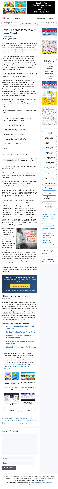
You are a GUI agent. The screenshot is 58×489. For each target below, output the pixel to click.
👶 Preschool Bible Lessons (49, 158)
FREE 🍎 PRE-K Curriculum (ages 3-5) (47, 23)
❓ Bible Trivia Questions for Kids (49, 182)
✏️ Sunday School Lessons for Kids (49, 138)
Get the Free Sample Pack (11, 388)
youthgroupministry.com (23, 484)
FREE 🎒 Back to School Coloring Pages (20, 160)
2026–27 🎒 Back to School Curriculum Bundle (49, 62)
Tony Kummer (23, 476)
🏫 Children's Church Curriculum (49, 143)
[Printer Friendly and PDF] (10, 39)
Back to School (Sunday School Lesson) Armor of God (48, 242)
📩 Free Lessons (40, 18)
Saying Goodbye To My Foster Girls (20, 332)
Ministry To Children (14, 18)
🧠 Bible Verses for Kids (49, 173)
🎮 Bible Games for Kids (49, 168)
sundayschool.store (36, 482)
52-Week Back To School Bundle (10, 23)
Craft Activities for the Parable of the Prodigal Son (16, 423)
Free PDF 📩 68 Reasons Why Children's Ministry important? (49, 205)
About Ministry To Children (48, 252)
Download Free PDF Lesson (11, 409)
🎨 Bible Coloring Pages (49, 163)
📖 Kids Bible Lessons (49, 133)
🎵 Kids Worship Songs (49, 192)
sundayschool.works (47, 482)
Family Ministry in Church (26, 418)
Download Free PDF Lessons (20, 286)
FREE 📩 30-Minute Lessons (49, 67)
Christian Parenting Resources (11, 418)
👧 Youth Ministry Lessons (49, 187)
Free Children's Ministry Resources (48, 260)
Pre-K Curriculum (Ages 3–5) (49, 77)
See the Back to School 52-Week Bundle (26, 290)
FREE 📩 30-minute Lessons (29, 23)
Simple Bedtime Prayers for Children (21, 347)
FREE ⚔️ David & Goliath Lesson (49, 72)
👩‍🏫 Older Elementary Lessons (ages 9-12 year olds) (49, 198)
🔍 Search (51, 18)
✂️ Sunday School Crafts (49, 148)
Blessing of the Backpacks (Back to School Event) (48, 235)
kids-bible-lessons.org (35, 484)
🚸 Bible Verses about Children (49, 178)
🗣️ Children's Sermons (49, 153)
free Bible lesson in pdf (19, 364)
